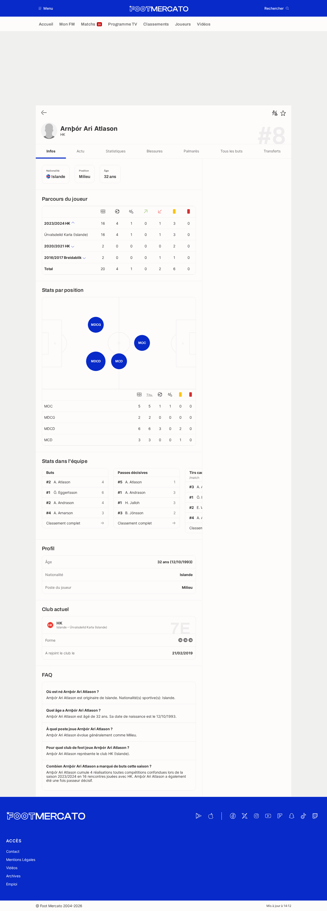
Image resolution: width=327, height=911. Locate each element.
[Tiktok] (303, 816)
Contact (12, 851)
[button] (46, 8)
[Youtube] (268, 816)
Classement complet (63, 523)
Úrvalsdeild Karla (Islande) (66, 234)
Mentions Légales (20, 859)
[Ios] (210, 816)
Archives (13, 876)
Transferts (272, 151)
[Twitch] (315, 816)
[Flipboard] (280, 816)
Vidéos (11, 868)
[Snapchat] (291, 816)
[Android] (199, 816)
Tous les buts (231, 151)
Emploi (11, 884)
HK (62, 134)
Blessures (154, 151)
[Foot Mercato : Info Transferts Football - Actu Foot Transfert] (158, 8)
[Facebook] (233, 816)
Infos (50, 151)
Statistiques (115, 151)
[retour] (44, 113)
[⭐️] (283, 113)
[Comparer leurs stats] (275, 113)
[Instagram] (256, 816)
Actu (80, 151)
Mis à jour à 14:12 (278, 906)
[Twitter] (244, 816)
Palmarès (191, 151)
